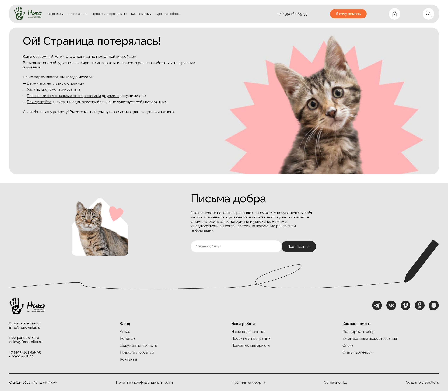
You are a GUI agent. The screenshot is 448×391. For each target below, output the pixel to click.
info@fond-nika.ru (24, 327)
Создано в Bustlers (422, 382)
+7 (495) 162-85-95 (292, 14)
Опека (348, 345)
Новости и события (137, 352)
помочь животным (63, 89)
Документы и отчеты (139, 345)
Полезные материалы (250, 345)
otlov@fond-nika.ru (25, 342)
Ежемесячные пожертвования (369, 338)
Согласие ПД (335, 382)
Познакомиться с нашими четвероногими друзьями (73, 95)
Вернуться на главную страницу (55, 83)
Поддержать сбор (358, 331)
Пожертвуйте (39, 102)
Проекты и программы (251, 338)
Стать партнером (357, 352)
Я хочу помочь (348, 14)
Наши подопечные (247, 331)
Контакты (128, 359)
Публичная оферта (248, 382)
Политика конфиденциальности (144, 382)
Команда (127, 338)
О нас (125, 331)
